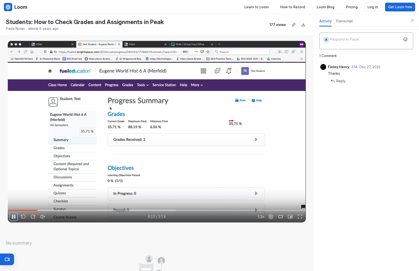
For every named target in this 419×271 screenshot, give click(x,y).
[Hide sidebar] (412, 20)
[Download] (303, 25)
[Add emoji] (405, 39)
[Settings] (271, 217)
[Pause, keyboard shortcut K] (13, 217)
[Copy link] (294, 25)
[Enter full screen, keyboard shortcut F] (300, 217)
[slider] (157, 210)
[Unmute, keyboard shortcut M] (43, 217)
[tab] (325, 22)
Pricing (352, 7)
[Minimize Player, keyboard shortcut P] (290, 217)
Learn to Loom (256, 7)
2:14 (354, 67)
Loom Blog (325, 7)
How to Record (292, 7)
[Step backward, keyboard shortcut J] (23, 217)
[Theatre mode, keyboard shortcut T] (280, 217)
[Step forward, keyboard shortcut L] (33, 217)
